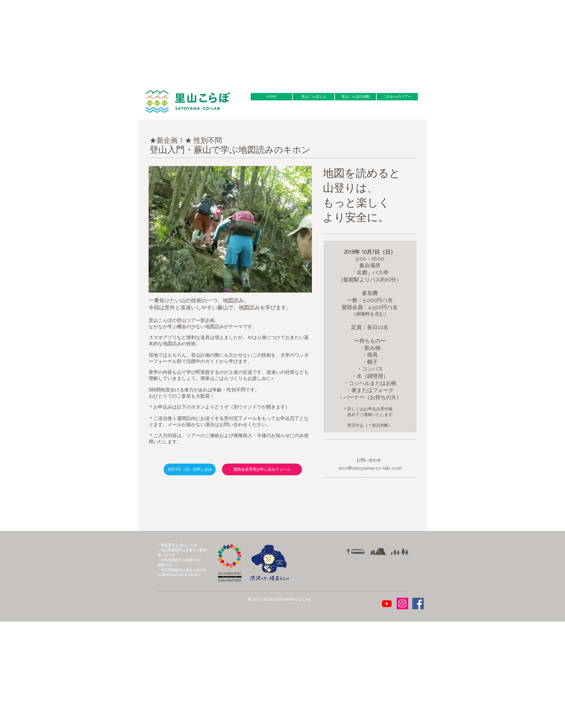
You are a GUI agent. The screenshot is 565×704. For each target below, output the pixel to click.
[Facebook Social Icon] (418, 603)
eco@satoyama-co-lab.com (370, 468)
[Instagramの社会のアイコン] (402, 603)
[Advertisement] (176, 41)
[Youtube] (387, 603)
